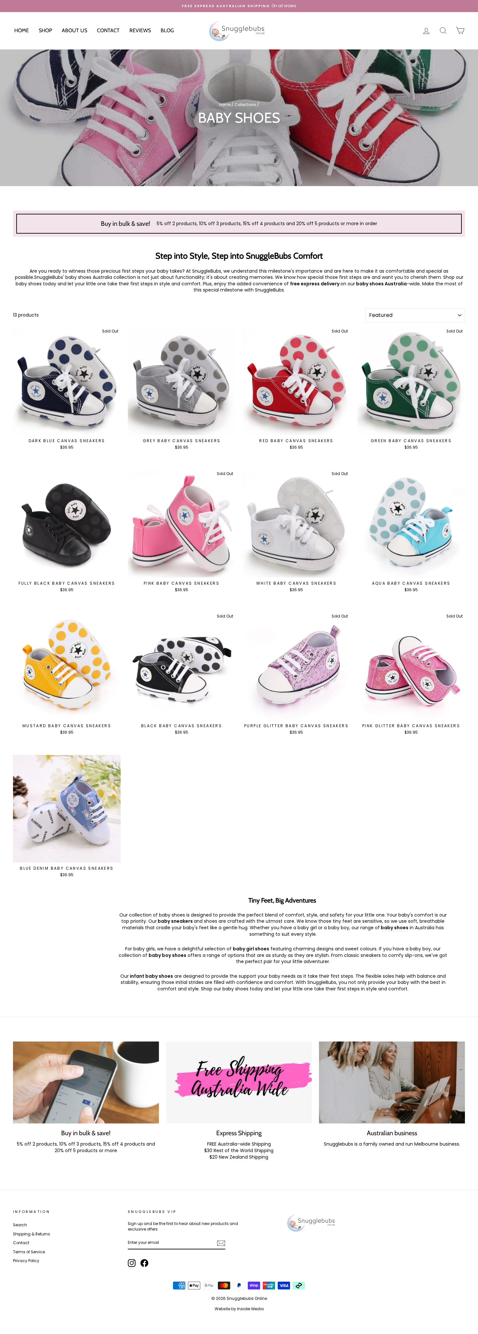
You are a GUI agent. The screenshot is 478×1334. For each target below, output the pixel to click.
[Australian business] (392, 1082)
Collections (245, 104)
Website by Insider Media (239, 1309)
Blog (167, 30)
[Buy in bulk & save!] (86, 1082)
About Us (74, 30)
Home (21, 30)
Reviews (140, 30)
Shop (45, 30)
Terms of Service (29, 1252)
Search (20, 1225)
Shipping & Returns (31, 1234)
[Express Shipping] (239, 1082)
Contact (108, 30)
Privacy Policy (26, 1260)
